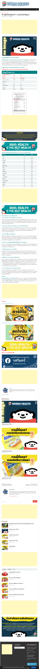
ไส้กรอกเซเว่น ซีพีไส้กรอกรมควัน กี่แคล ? (16, 583)
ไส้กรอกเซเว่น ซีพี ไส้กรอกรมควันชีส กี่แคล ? (17, 588)
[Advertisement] (19, 27)
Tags (14, 569)
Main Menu (6, 9)
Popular (4, 569)
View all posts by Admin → (13, 496)
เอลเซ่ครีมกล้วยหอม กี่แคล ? (7, 451)
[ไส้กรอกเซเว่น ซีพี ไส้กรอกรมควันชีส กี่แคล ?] (5, 589)
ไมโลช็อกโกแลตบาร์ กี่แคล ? (7, 424)
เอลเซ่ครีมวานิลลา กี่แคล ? (7, 478)
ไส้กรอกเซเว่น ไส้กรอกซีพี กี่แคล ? (15, 577)
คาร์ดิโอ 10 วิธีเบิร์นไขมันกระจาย (8, 303)
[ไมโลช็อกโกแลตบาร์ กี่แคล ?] (19, 422)
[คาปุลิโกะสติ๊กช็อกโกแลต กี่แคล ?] (5, 572)
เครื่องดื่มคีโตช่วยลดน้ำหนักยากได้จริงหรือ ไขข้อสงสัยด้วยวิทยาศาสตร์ (21, 523)
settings (28, 667)
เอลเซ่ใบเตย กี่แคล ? (12, 546)
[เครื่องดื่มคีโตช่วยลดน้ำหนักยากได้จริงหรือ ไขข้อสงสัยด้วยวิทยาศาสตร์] (5, 523)
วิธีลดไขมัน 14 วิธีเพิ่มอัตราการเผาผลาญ (9, 322)
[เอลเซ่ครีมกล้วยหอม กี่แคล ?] (19, 449)
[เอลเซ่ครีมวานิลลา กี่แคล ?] (19, 476)
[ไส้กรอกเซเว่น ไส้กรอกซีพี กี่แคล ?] (5, 577)
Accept (33, 667)
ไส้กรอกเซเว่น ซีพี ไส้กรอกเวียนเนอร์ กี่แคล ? (16, 594)
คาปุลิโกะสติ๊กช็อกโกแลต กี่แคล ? (15, 572)
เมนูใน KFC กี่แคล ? (30, 650)
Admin (11, 16)
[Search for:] (19, 501)
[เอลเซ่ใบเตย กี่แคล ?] (5, 546)
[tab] (4, 569)
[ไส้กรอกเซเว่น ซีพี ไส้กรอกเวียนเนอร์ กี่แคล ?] (5, 594)
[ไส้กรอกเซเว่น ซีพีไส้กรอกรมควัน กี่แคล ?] (5, 583)
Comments (9, 569)
